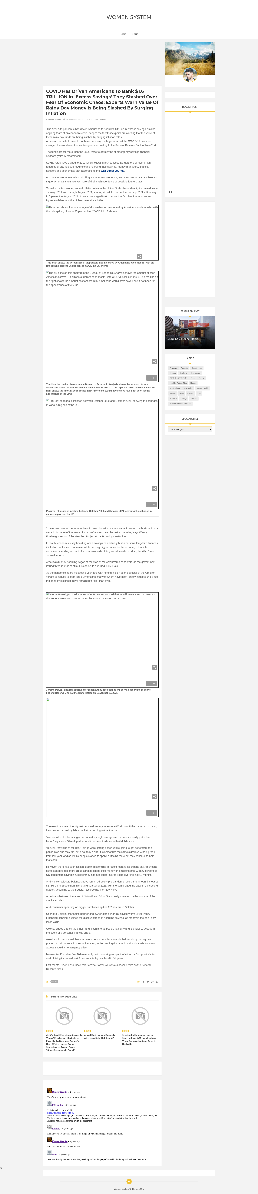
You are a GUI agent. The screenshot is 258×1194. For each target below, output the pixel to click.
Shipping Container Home (183, 339)
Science (173, 398)
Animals (184, 368)
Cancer (173, 373)
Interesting (188, 388)
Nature (172, 393)
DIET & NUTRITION (178, 378)
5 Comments (87, 119)
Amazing (173, 368)
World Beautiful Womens (180, 403)
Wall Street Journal (112, 170)
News (54, 982)
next (172, 192)
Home (135, 34)
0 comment (101, 119)
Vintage (183, 398)
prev (169, 192)
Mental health (202, 388)
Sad (199, 393)
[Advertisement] (102, 63)
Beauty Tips (197, 368)
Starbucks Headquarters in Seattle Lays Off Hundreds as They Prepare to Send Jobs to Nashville (139, 1039)
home (123, 34)
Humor (193, 383)
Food (193, 378)
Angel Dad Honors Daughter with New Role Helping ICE (100, 1037)
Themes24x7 (138, 1189)
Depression (195, 373)
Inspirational (175, 388)
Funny (201, 378)
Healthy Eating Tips (178, 383)
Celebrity (183, 373)
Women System (129, 17)
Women (194, 398)
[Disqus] (102, 1124)
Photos (190, 393)
